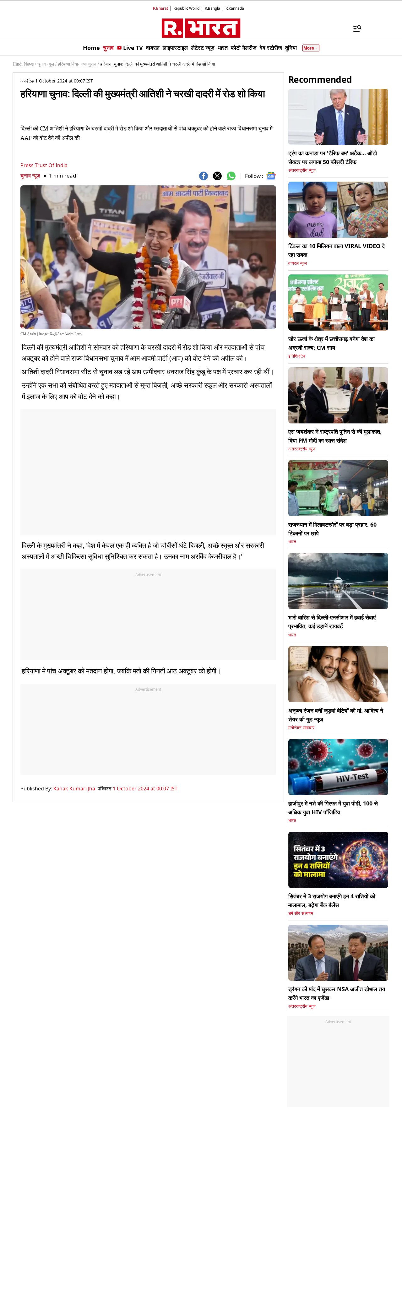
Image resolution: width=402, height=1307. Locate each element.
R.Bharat (160, 8)
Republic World (186, 8)
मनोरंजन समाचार (301, 727)
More (308, 48)
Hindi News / (24, 64)
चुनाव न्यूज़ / (47, 64)
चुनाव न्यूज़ (30, 175)
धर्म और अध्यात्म (300, 913)
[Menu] (354, 28)
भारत (292, 541)
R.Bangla (212, 8)
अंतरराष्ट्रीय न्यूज (302, 170)
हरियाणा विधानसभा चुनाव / (78, 64)
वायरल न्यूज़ (297, 263)
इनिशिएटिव (296, 356)
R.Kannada (234, 8)
